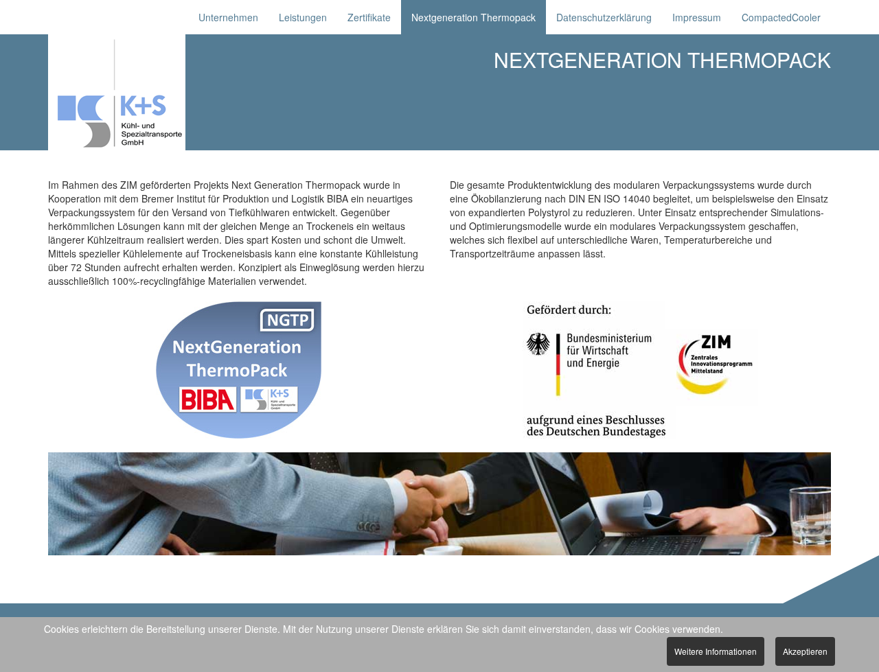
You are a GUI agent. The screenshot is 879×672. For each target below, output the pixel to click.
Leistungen (303, 17)
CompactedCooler (781, 17)
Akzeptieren (805, 651)
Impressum (696, 17)
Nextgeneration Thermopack (473, 17)
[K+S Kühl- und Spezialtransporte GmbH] (138, 92)
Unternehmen (228, 17)
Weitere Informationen (715, 651)
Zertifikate (369, 17)
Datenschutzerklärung (604, 17)
